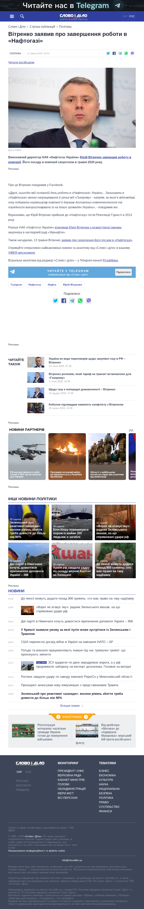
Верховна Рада (69, 775)
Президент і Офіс (71, 770)
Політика (65, 26)
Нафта (52, 284)
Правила (22, 789)
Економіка (107, 775)
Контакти (23, 785)
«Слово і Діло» (33, 836)
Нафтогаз (34, 284)
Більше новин (70, 705)
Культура (106, 779)
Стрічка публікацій (42, 26)
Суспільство (109, 806)
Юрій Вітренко (72, 284)
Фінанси (105, 811)
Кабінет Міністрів (71, 779)
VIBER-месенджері (21, 252)
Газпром (16, 284)
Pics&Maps (110, 260)
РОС (132, 16)
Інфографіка (72, 717)
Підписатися (123, 272)
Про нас (22, 781)
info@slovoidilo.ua (72, 860)
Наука (103, 784)
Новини (16, 591)
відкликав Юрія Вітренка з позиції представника (88, 227)
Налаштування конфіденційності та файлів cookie (36, 850)
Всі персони (67, 797)
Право (104, 802)
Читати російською (21, 62)
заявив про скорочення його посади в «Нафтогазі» (96, 240)
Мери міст (66, 793)
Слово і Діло (17, 26)
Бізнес (104, 770)
